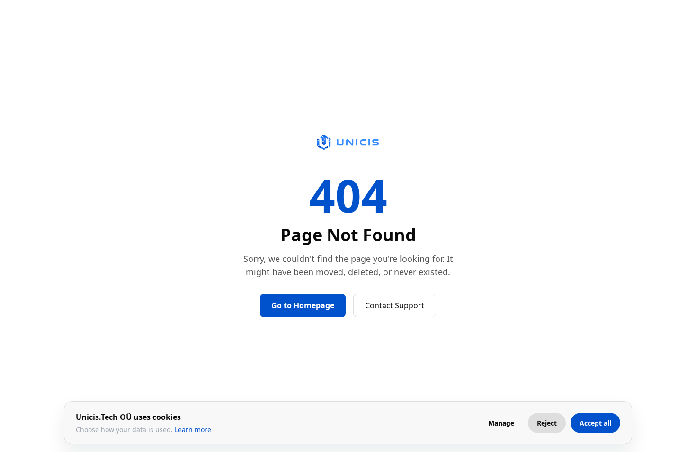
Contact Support (394, 305)
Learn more (193, 429)
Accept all (595, 422)
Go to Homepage (302, 305)
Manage (501, 422)
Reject (547, 422)
